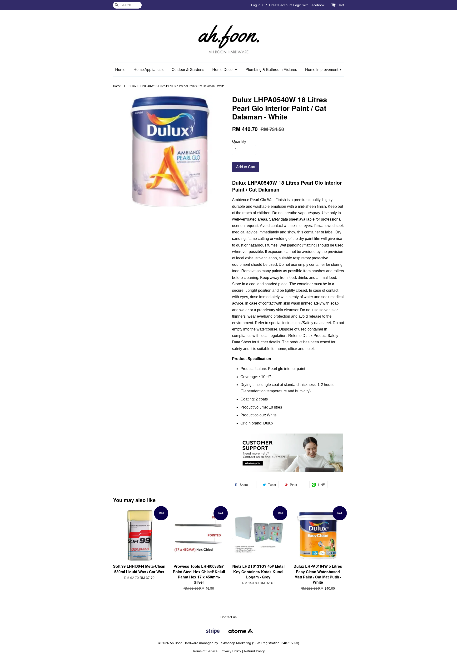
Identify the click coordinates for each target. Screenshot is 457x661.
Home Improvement (322, 70)
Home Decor (223, 70)
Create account (280, 5)
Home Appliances (149, 70)
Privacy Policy (230, 651)
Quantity (239, 141)
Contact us (228, 617)
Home (120, 70)
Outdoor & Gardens (188, 70)
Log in (255, 5)
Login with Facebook (308, 5)
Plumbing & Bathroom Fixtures (271, 70)
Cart (341, 5)
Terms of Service (205, 651)
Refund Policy (254, 651)
